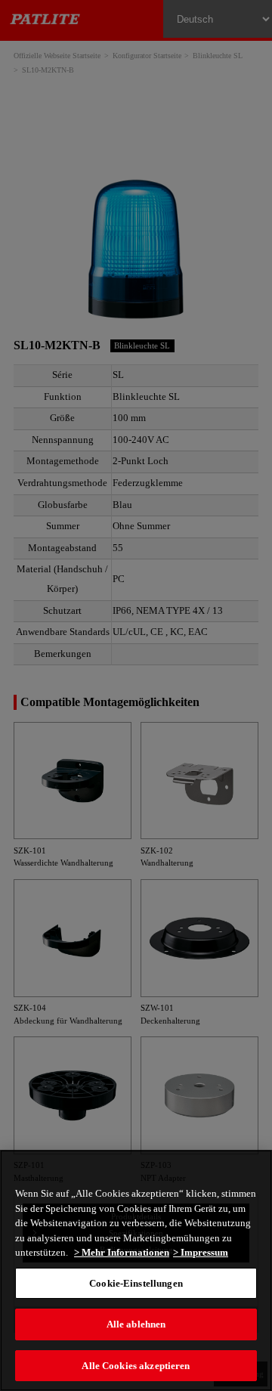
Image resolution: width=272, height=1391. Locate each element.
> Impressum (200, 1252)
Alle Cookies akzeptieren (136, 1365)
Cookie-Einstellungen (136, 1283)
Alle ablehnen (136, 1324)
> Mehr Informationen (121, 1252)
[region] (136, 1270)
